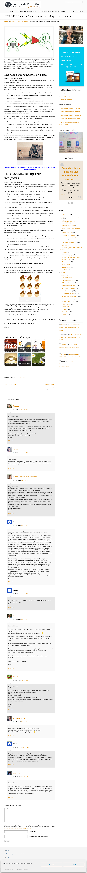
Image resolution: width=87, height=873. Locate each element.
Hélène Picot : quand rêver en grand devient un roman (69, 119)
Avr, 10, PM (24, 453)
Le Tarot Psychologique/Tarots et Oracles (69, 245)
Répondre (11, 441)
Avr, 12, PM (24, 480)
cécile (15, 449)
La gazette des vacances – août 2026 (70, 108)
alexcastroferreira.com (66, 94)
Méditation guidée (68, 305)
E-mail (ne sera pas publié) (39, 836)
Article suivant (50, 384)
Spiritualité (66, 276)
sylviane (16, 773)
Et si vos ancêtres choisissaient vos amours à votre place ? (69, 123)
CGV (7, 857)
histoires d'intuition (69, 239)
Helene (16, 616)
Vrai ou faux (67, 318)
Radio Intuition (67, 273)
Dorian (16, 406)
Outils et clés (67, 268)
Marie (15, 676)
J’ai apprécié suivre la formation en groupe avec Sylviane (71, 175)
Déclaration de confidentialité (22, 869)
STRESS (12, 21)
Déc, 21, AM (25, 747)
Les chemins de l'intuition (22, 4)
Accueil (6, 21)
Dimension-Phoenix (65, 96)
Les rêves (66, 251)
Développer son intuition (70, 232)
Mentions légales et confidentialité (15, 854)
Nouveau (64, 278)
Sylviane (63, 331)
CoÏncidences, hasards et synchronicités (67, 228)
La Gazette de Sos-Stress (70, 299)
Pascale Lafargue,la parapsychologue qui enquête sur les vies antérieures (69, 112)
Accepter (51, 864)
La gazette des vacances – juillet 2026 (70, 115)
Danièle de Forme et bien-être (25, 476)
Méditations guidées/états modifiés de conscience (71, 254)
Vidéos (66, 315)
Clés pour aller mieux (69, 289)
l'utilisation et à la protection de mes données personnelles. (17, 828)
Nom (32, 832)
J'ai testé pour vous (69, 297)
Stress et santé (67, 313)
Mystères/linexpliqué (69, 261)
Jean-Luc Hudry (19, 718)
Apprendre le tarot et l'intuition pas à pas (70, 224)
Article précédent (10, 384)
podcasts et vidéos (68, 270)
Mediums (66, 258)
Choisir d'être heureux (22, 21)
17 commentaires (20, 377)
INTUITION (66, 220)
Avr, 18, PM (24, 619)
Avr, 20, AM (24, 680)
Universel (65, 321)
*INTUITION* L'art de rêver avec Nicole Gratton (16, 387)
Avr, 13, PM (24, 525)
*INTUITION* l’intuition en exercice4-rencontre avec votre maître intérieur (69, 353)
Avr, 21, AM (24, 721)
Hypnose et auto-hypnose (70, 294)
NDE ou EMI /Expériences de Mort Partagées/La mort (70, 264)
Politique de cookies (9, 869)
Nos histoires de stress (70, 307)
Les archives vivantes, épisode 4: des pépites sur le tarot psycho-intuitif (70, 333)
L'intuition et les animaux (70, 241)
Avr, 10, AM (24, 409)
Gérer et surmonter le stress (71, 292)
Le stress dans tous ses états (71, 302)
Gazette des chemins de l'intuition (70, 235)
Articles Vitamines (68, 284)
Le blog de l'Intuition (66, 99)
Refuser (74, 864)
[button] (70, 201)
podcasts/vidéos (68, 310)
